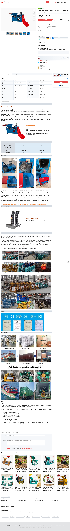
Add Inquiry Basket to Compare (19, 36)
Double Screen (28, 516)
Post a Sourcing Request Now (27, 448)
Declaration (44, 527)
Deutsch (33, 525)
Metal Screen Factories (5, 516)
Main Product (20, 502)
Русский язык (26, 525)
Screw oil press (3, 498)
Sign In (39, 69)
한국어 (43, 525)
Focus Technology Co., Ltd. (28, 527)
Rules (68, 4)
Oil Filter (36, 498)
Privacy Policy (49, 527)
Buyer (47, 4)
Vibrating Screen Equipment (36, 516)
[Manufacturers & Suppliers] (6, 2)
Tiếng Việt (56, 525)
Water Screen (12, 516)
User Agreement (40, 527)
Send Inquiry (45, 19)
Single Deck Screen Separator (6, 512)
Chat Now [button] (62, 19)
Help (52, 4)
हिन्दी (47, 525)
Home (2, 6)
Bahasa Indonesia (61, 525)
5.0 (57, 75)
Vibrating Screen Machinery (46, 516)
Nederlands (36, 525)
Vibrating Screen (22, 6)
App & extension (57, 4)
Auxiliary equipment (55, 500)
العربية (40, 525)
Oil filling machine (3, 502)
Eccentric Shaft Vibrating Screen (27, 512)
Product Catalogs (14, 496)
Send (8, 448)
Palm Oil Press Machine (55, 502)
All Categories (4, 4)
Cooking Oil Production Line (22, 498)
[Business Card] (67, 78)
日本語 (45, 525)
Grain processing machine (22, 500)
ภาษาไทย (50, 525)
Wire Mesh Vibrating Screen (16, 512)
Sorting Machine (17, 6)
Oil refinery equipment (4, 500)
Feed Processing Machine (39, 500)
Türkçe (53, 525)
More (2, 520)
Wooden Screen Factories (20, 516)
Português (19, 525)
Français (22, 525)
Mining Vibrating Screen (55, 516)
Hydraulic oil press (54, 498)
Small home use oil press (38, 502)
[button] (48, 76)
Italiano (30, 525)
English (13, 525)
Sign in (68, 2)
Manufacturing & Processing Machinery (9, 6)
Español (16, 525)
